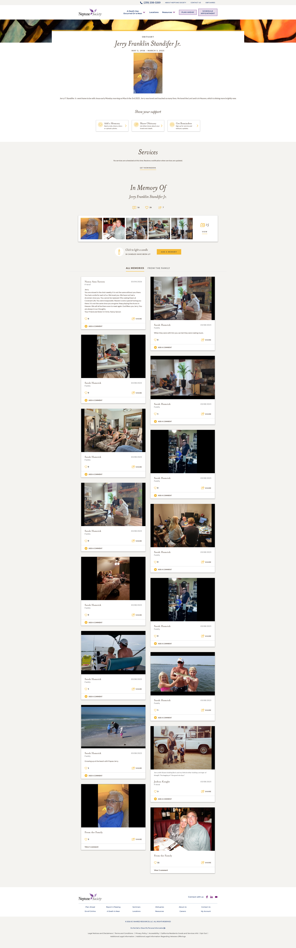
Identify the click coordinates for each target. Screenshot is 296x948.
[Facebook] (207, 897)
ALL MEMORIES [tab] (135, 268)
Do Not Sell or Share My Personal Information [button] (147, 928)
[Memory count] (134, 207)
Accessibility (154, 933)
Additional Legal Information (122, 936)
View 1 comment (91, 847)
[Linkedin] (211, 897)
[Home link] (90, 12)
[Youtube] (216, 897)
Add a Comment (95, 326)
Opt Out (203, 933)
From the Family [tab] (159, 268)
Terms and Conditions (124, 933)
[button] (133, 12)
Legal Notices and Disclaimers (100, 933)
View (204, 232)
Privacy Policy (141, 933)
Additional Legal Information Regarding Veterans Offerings (161, 936)
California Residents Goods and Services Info (179, 933)
